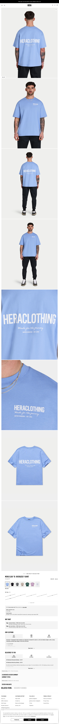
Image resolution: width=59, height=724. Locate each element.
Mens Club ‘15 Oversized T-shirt (33, 573)
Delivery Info (17, 705)
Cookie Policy (46, 703)
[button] (4, 5)
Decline (29, 719)
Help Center (17, 698)
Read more (30, 648)
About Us (3, 698)
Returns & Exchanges (19, 703)
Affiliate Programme (5, 707)
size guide (25, 607)
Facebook (31, 705)
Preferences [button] (33, 716)
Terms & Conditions (47, 698)
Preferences (16, 719)
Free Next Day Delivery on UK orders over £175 (29, 1)
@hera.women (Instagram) (34, 700)
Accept (42, 719)
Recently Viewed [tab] (19, 688)
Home (24, 573)
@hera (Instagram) (33, 698)
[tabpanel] (31, 643)
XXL (10, 598)
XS (10, 595)
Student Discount (4, 705)
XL (52, 595)
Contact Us (17, 700)
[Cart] (57, 5)
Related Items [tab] (6, 688)
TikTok (30, 703)
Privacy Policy (46, 700)
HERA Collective (4, 700)
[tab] (14, 636)
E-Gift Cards (3, 703)
